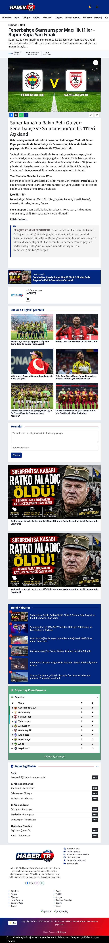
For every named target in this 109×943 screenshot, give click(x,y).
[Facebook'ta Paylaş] (11, 115)
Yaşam (58, 17)
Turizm (14, 906)
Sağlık (36, 17)
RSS (14, 923)
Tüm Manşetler (74, 857)
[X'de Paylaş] (16, 115)
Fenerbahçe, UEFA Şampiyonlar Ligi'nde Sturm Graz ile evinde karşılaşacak (30, 342)
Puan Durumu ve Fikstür (78, 854)
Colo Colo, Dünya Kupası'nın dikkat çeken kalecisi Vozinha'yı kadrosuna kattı (76, 377)
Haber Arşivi (72, 863)
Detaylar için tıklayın (54, 756)
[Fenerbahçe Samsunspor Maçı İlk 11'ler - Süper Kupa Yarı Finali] (54, 85)
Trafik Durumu (73, 851)
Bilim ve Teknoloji (92, 17)
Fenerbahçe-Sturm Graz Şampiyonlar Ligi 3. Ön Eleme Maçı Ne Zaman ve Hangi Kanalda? (31, 413)
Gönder (16, 455)
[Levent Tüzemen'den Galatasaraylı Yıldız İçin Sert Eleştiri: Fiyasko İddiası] (77, 396)
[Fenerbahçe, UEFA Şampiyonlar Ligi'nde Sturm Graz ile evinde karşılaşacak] (32, 326)
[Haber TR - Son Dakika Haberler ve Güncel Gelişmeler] (22, 7)
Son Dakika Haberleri (76, 860)
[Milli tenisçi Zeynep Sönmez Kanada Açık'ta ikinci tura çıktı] (32, 361)
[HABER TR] (17, 295)
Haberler (12, 25)
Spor (17, 17)
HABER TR (31, 293)
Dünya (26, 17)
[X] (32, 883)
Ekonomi (47, 17)
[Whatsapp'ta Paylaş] (21, 115)
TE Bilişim (61, 932)
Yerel (58, 906)
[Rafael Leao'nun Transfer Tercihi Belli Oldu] (77, 326)
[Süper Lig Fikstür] (97, 766)
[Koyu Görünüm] (90, 7)
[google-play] (61, 911)
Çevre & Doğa (17, 903)
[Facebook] (27, 883)
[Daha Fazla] (26, 115)
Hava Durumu (72, 17)
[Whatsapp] (42, 883)
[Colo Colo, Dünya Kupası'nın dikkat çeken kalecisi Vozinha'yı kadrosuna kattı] (77, 361)
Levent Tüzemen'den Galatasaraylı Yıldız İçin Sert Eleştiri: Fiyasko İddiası (75, 411)
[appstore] (46, 911)
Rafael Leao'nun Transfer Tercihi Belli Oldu (76, 341)
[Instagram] (37, 883)
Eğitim (59, 903)
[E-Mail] (28, 299)
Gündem (6, 17)
